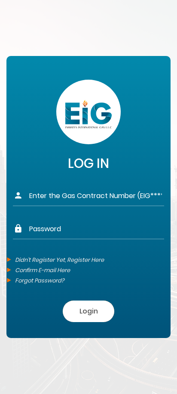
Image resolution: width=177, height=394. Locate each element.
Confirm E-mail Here (42, 270)
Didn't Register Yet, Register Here (59, 260)
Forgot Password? (39, 280)
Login (88, 311)
